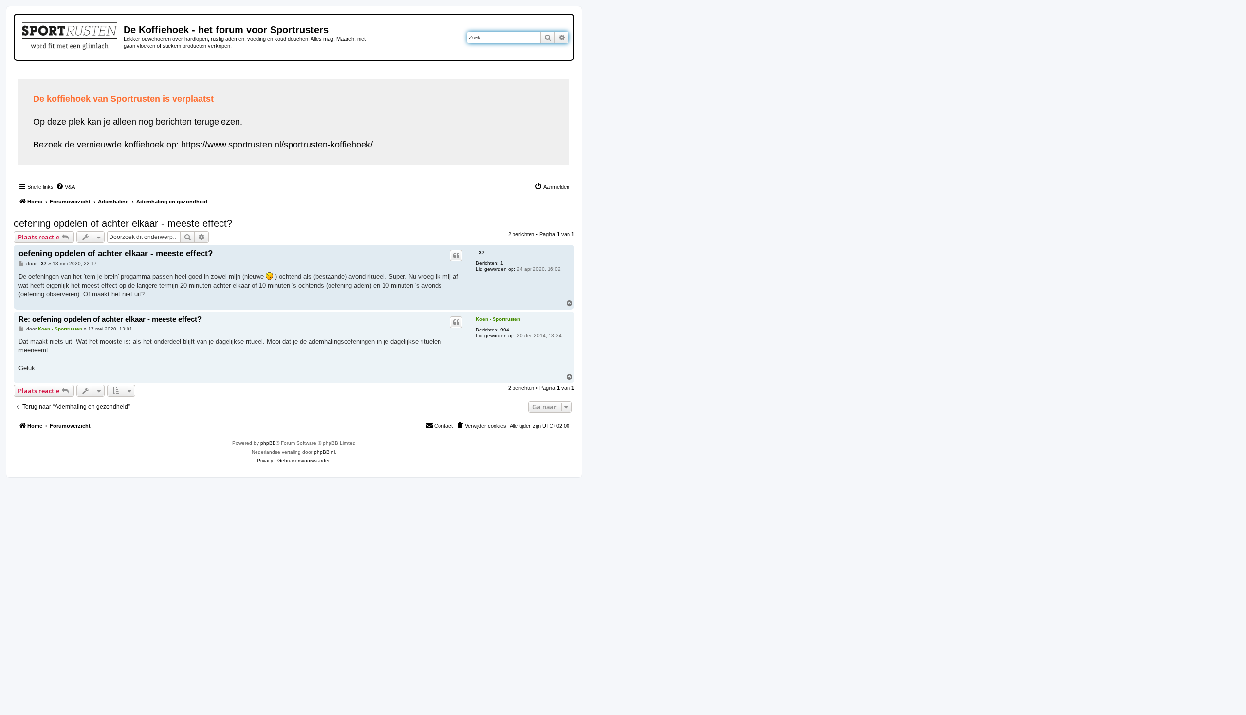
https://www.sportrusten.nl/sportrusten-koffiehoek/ (277, 144)
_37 (480, 252)
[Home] (70, 34)
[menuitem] (65, 187)
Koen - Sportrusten (498, 319)
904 (504, 329)
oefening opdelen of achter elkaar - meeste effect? (123, 223)
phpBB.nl (324, 452)
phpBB (268, 443)
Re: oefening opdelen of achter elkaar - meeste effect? (110, 319)
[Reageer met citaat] (456, 255)
